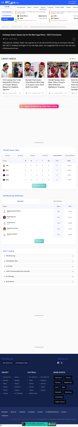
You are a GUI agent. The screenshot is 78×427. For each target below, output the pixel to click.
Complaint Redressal (52, 412)
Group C (32, 155)
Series (17, 377)
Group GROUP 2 (70, 155)
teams (68, 7)
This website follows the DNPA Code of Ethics (23, 419)
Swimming (58, 397)
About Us (13, 412)
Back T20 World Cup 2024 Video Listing (40, 106)
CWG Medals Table (12, 261)
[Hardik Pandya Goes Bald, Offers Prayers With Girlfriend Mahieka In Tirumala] (57, 70)
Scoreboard (21, 7)
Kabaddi (58, 392)
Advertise (5, 412)
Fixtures (50, 7)
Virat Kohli (9, 266)
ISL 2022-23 (33, 377)
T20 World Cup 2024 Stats (13, 196)
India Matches (7, 15)
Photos (36, 7)
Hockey (58, 382)
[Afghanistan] (4, 170)
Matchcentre (33, 393)
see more (72, 58)
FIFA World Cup (10, 256)
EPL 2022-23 (45, 377)
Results (17, 380)
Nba (63, 387)
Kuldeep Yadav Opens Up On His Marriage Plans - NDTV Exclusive (32, 35)
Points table (59, 7)
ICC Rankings (10, 276)
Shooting (68, 392)
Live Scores (7, 377)
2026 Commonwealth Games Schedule (18, 271)
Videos (43, 7)
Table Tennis (60, 402)
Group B (20, 155)
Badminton (68, 382)
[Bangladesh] (4, 180)
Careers (63, 412)
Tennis (68, 377)
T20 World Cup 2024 (16, 27)
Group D (45, 155)
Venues (5, 393)
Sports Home (5, 27)
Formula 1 (58, 377)
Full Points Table (39, 185)
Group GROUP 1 (57, 155)
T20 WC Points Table (11, 150)
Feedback (22, 412)
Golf (56, 387)
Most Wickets (58, 201)
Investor (40, 412)
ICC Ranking (19, 393)
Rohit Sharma (10, 281)
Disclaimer (31, 412)
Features (17, 387)
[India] (4, 165)
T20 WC (7, 7)
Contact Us (5, 415)
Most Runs (20, 201)
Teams (5, 390)
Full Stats (39, 241)
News (29, 7)
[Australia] (4, 175)
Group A (7, 155)
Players (17, 390)
